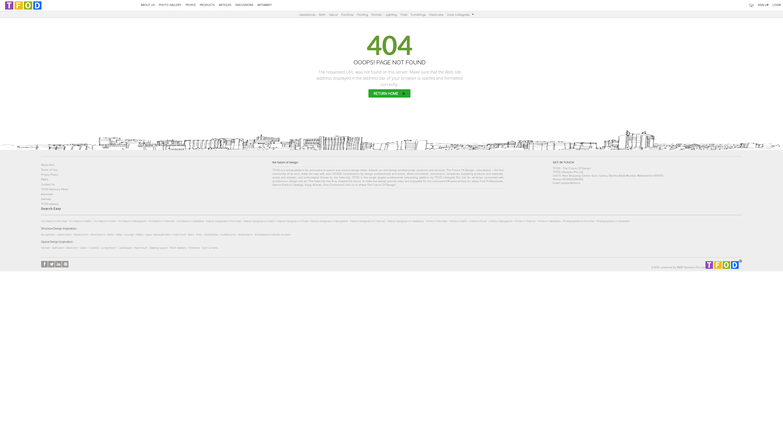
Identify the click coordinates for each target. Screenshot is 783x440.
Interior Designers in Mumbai (223, 221)
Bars (191, 234)
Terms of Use (49, 169)
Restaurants (81, 234)
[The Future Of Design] (23, 5)
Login (777, 5)
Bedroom (72, 247)
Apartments (64, 234)
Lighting (391, 14)
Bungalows (48, 234)
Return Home (386, 93)
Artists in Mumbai (436, 221)
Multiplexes (211, 234)
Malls (110, 234)
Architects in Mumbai (54, 221)
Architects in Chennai (161, 221)
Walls (403, 14)
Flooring (362, 14)
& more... (286, 234)
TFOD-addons (50, 204)
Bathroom (58, 247)
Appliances (307, 14)
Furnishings (418, 14)
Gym (205, 247)
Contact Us (48, 184)
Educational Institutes (268, 234)
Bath (322, 14)
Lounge (129, 234)
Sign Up (763, 5)
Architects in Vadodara (190, 221)
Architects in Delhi (80, 221)
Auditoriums (228, 234)
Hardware (436, 14)
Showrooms (98, 234)
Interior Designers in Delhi (259, 221)
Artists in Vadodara (549, 221)
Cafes (119, 234)
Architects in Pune (105, 221)
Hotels (139, 234)
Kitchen (377, 14)
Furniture (347, 14)
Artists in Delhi (458, 221)
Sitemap (46, 199)
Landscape (125, 247)
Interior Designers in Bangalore (329, 221)
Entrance (194, 247)
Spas (149, 234)
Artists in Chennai (525, 221)
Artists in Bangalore (500, 221)
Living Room (108, 247)
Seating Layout (158, 247)
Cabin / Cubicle (90, 247)
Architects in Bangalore (132, 221)
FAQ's (44, 179)
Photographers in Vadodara (613, 221)
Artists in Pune (478, 221)
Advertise (47, 194)
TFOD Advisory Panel (54, 189)
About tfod (47, 165)
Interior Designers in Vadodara (405, 221)
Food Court (179, 234)
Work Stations (178, 247)
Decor (333, 14)
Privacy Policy (49, 174)
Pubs (199, 234)
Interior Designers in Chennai (367, 221)
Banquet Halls (162, 234)
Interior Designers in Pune (292, 221)
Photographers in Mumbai (578, 221)
